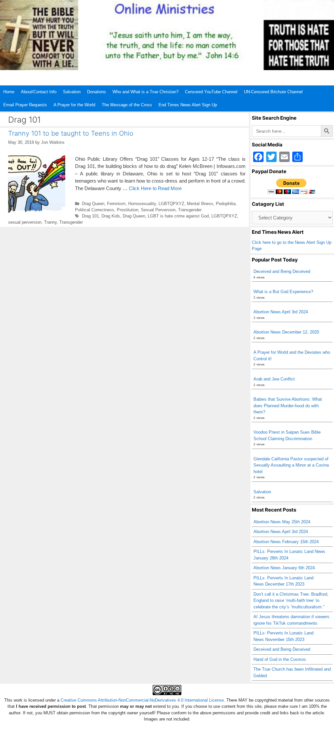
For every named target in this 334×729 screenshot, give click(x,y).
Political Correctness (94, 209)
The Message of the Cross (127, 104)
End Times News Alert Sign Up (188, 104)
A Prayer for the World (74, 104)
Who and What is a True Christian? (145, 91)
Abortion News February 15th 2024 (286, 541)
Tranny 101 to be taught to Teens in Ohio (70, 133)
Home (8, 91)
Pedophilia (225, 203)
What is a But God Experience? (283, 291)
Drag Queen (93, 203)
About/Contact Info (38, 91)
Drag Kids (110, 216)
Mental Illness (200, 203)
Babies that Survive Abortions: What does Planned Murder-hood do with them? (287, 405)
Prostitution (127, 209)
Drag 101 (90, 216)
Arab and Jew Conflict (274, 379)
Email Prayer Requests (25, 104)
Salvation (72, 91)
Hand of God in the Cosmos (279, 659)
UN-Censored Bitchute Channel (273, 91)
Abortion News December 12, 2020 (286, 332)
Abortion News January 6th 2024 (284, 567)
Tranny (50, 222)
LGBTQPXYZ (171, 203)
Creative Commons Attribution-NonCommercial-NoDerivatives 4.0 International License (142, 700)
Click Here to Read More (155, 188)
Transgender (190, 209)
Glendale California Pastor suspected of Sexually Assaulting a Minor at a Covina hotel (291, 465)
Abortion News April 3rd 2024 (280, 311)
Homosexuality (142, 203)
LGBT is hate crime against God (178, 216)
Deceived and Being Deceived (281, 271)
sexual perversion (24, 222)
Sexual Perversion (158, 209)
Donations (96, 91)
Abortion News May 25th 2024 (281, 521)
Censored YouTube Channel (211, 91)
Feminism (116, 203)
